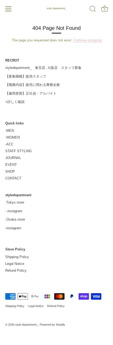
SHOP (10, 171)
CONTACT (13, 178)
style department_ (56, 8)
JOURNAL (13, 158)
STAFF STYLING (18, 151)
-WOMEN (12, 137)
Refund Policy (16, 270)
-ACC (9, 144)
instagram (14, 211)
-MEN (9, 131)
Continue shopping (87, 40)
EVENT (11, 165)
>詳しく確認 (14, 102)
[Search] (93, 9)
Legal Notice (14, 264)
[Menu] (8, 9)
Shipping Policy (17, 257)
